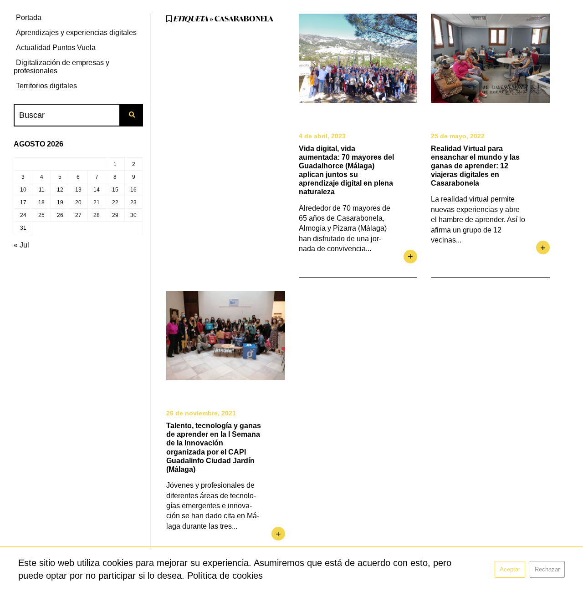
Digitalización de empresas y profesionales (61, 67)
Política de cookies (225, 576)
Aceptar (510, 569)
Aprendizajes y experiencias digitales (76, 32)
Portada (28, 17)
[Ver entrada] (358, 58)
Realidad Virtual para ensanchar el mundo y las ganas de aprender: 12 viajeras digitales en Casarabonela (475, 166)
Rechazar (547, 569)
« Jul (21, 245)
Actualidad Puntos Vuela (56, 47)
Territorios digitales (46, 86)
